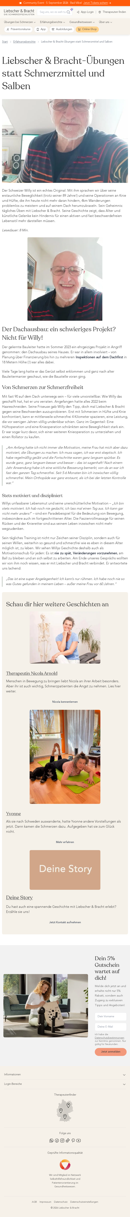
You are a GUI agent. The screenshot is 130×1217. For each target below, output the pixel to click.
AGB (34, 1202)
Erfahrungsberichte (51, 22)
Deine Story (19, 897)
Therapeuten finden (114, 12)
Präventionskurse (20, 29)
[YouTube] (78, 1140)
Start (5, 42)
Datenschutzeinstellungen (84, 1202)
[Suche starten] (68, 12)
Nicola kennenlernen (65, 702)
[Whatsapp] (51, 1140)
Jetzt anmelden (110, 1052)
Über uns (104, 22)
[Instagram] (62, 1140)
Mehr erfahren (65, 842)
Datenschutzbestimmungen (109, 1038)
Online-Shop (89, 29)
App (43, 29)
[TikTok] (67, 1140)
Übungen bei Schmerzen (18, 22)
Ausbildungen (64, 29)
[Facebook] (57, 1140)
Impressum (45, 1202)
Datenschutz (61, 1202)
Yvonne (13, 814)
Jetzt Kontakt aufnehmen (65, 922)
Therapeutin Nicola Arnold (31, 673)
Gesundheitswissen (80, 22)
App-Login (87, 12)
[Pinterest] (73, 1140)
